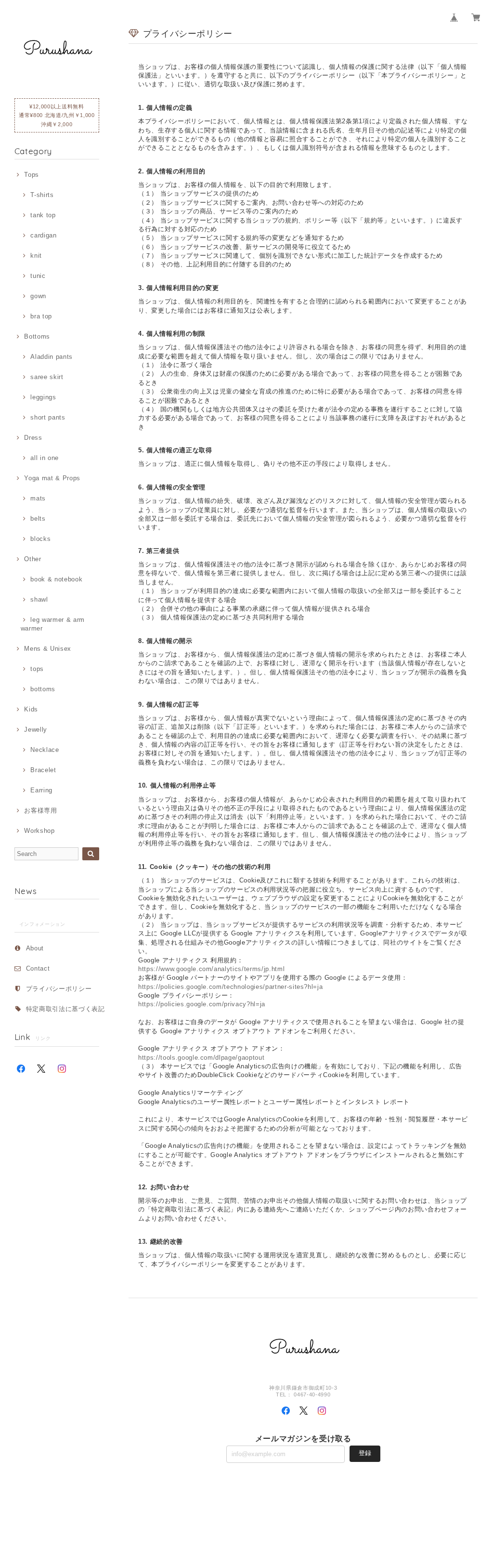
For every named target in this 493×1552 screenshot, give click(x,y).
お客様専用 (40, 810)
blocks (40, 538)
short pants (47, 417)
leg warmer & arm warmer (53, 624)
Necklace (44, 749)
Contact (38, 968)
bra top (41, 316)
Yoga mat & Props (52, 478)
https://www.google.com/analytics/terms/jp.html (211, 969)
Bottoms (37, 336)
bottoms (42, 689)
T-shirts (41, 194)
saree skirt (46, 377)
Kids (31, 709)
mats (38, 498)
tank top (42, 215)
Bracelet (43, 770)
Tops (31, 174)
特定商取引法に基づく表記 (65, 1009)
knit (36, 255)
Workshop (39, 830)
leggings (43, 397)
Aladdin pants (51, 356)
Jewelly (35, 729)
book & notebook (56, 579)
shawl (39, 599)
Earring (41, 790)
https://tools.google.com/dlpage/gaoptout (201, 1057)
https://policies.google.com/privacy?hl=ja (201, 1004)
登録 (365, 1453)
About (35, 948)
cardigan (43, 235)
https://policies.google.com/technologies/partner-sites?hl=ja (230, 986)
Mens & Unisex (47, 648)
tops (37, 668)
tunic (37, 275)
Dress (33, 437)
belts (37, 518)
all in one (44, 457)
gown (38, 296)
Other (32, 559)
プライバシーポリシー (59, 988)
